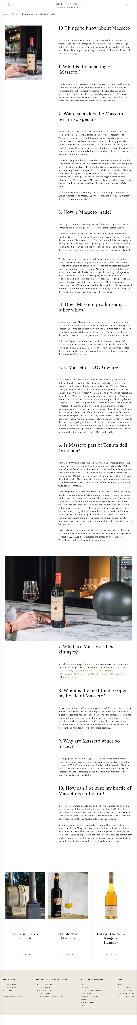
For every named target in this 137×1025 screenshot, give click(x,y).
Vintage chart (87, 1002)
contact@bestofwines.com (50, 996)
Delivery (85, 988)
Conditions (86, 994)
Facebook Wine (9, 985)
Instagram (7, 991)
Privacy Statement (89, 996)
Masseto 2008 (72, 674)
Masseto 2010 (88, 674)
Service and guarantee (91, 991)
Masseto (62, 40)
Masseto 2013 (103, 674)
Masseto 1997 (119, 667)
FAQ (82, 985)
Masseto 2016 (70, 677)
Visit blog (25, 955)
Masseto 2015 (118, 674)
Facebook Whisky (10, 988)
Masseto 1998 (65, 671)
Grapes (84, 999)
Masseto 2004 (81, 671)
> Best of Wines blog (12, 996)
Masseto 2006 (96, 671)
